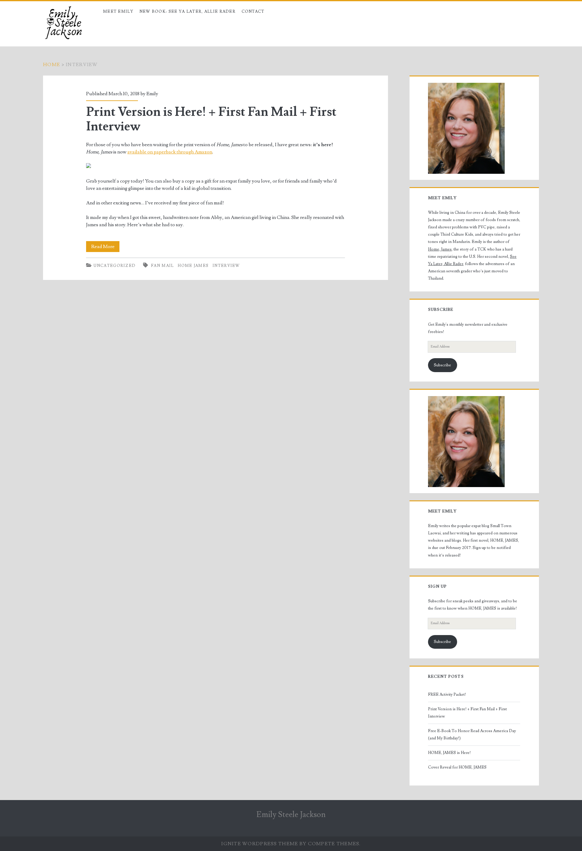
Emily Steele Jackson (291, 814)
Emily (152, 94)
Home (51, 65)
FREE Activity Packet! (447, 694)
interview (226, 265)
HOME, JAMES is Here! (449, 752)
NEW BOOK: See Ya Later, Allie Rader (187, 11)
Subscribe (442, 365)
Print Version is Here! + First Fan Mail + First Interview (211, 119)
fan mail (162, 265)
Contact (253, 11)
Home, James (440, 249)
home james (193, 265)
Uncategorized (114, 265)
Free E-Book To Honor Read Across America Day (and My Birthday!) (472, 734)
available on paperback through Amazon (169, 152)
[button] (466, 128)
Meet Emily (118, 11)
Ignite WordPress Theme (259, 844)
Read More (105, 247)
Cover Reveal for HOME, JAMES (457, 767)
